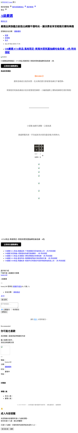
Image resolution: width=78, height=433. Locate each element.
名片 (6, 40)
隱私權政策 (50, 405)
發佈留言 (4, 312)
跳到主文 (4, 21)
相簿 (6, 35)
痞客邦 (15, 286)
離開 (11, 429)
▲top (2, 296)
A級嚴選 (7, 16)
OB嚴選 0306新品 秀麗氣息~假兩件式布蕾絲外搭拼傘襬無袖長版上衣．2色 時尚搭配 (35, 261)
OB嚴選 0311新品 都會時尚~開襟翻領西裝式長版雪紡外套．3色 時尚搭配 (31, 258)
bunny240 (4, 275)
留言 (20, 286)
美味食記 (16, 292)
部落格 (7, 38)
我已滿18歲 (5, 429)
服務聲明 (58, 405)
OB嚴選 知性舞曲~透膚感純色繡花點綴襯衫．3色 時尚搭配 (26, 253)
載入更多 (4, 299)
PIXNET (24, 405)
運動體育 (17, 31)
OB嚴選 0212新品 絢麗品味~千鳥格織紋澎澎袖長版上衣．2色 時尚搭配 (30, 251)
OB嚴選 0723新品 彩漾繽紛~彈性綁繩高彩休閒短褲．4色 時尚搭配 (28, 256)
